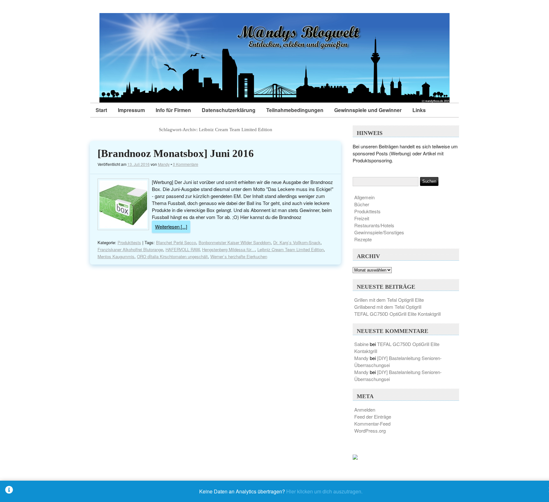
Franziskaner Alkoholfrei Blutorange (130, 249)
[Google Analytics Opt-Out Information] (9, 491)
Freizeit (361, 218)
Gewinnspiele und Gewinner (368, 110)
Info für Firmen (173, 110)
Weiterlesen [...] (171, 226)
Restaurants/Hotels (374, 225)
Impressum (131, 110)
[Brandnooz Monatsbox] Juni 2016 (176, 153)
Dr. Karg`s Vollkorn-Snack (297, 242)
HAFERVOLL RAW (183, 249)
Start (101, 110)
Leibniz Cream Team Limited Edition (290, 249)
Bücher (361, 204)
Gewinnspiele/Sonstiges (379, 232)
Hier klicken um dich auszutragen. (324, 491)
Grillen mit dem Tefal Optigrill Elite (389, 299)
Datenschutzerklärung (228, 110)
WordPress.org (370, 430)
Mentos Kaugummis (116, 256)
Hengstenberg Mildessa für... (228, 249)
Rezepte (363, 239)
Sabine (361, 344)
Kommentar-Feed (372, 423)
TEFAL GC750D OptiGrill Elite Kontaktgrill (397, 313)
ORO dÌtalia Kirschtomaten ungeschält (172, 256)
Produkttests (129, 242)
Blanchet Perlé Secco (176, 242)
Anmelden (364, 409)
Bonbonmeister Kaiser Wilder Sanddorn (235, 242)
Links (419, 110)
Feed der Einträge (372, 416)
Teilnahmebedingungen (294, 110)
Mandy (164, 164)
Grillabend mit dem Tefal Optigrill (387, 306)
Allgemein (364, 197)
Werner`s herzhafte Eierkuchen (238, 256)
